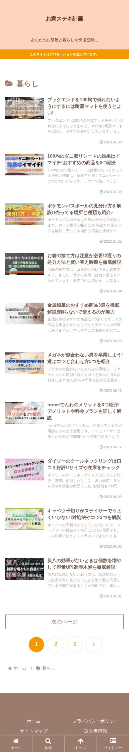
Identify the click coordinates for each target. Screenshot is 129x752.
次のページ (64, 621)
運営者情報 (95, 731)
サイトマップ (34, 731)
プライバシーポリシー (95, 721)
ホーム (34, 721)
